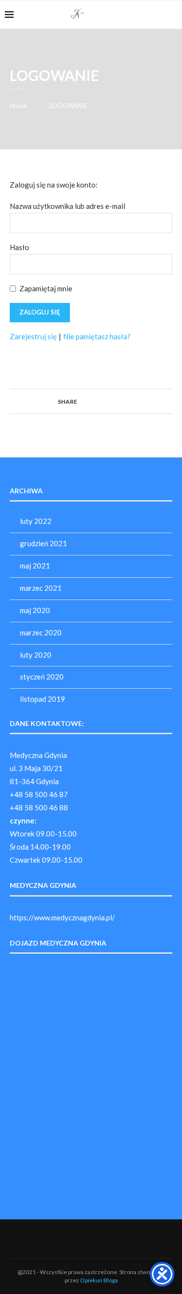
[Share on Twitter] (90, 401)
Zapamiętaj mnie (45, 288)
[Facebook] (157, 14)
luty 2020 (35, 654)
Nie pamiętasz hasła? (97, 336)
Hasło (19, 247)
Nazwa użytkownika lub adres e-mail (67, 206)
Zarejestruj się (33, 336)
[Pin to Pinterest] (99, 401)
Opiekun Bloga (99, 1280)
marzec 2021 (41, 588)
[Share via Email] (127, 401)
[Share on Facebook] (81, 401)
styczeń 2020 (42, 676)
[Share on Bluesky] (118, 401)
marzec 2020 (41, 632)
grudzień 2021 (43, 543)
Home (18, 106)
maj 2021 (35, 565)
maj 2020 (35, 610)
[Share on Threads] (109, 401)
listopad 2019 (42, 698)
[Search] (172, 14)
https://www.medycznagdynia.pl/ (62, 917)
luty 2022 (35, 521)
